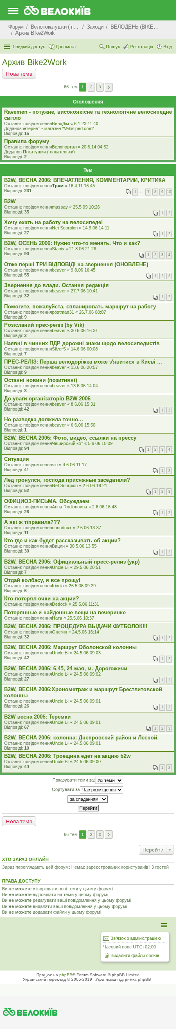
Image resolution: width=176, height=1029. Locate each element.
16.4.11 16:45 (81, 185)
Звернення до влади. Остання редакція (56, 285)
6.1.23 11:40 (86, 123)
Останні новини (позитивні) (40, 380)
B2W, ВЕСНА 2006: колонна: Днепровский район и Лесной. (81, 738)
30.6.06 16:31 (84, 330)
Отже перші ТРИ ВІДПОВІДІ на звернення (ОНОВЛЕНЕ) (76, 264)
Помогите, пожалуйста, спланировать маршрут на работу (80, 306)
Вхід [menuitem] (167, 46)
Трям (57, 185)
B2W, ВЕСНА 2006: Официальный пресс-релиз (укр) (72, 562)
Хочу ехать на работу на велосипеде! (53, 222)
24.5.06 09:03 (87, 652)
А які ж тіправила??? (32, 522)
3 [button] (100, 87)
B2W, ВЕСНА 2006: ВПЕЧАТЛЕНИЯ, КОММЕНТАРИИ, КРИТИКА (84, 180)
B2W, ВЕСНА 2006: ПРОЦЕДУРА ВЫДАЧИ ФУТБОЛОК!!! (75, 626)
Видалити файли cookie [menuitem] (135, 955)
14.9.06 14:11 (96, 227)
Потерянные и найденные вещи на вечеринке (65, 612)
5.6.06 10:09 (100, 443)
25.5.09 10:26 (86, 206)
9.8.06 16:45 (83, 269)
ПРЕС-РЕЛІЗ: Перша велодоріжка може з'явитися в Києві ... (83, 362)
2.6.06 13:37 (89, 527)
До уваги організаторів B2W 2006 (47, 398)
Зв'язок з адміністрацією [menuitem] (136, 938)
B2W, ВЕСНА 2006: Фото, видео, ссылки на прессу (70, 438)
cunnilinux (62, 527)
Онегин (59, 631)
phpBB (65, 975)
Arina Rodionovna (69, 506)
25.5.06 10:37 (80, 618)
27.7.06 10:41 (84, 290)
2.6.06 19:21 (95, 485)
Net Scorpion (65, 227)
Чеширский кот (67, 443)
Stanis (58, 248)
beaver (59, 269)
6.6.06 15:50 (83, 424)
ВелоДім (60, 123)
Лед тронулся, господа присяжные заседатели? (67, 480)
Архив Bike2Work (34, 62)
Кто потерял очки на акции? (41, 598)
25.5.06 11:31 (85, 604)
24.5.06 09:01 (87, 701)
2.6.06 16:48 (104, 506)
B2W (10, 201)
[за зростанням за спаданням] (88, 799)
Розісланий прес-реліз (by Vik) (44, 325)
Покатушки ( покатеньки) (49, 151)
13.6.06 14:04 (84, 385)
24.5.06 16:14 (85, 631)
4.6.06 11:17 (75, 464)
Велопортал (64, 146)
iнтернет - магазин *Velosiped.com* (58, 128)
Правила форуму (26, 141)
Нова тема (19, 73)
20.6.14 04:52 (94, 146)
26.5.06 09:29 (82, 585)
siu (55, 464)
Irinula (58, 585)
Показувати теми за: (73, 779)
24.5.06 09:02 (87, 674)
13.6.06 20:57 (84, 367)
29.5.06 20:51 (87, 567)
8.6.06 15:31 (83, 404)
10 (169, 192)
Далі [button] (109, 87)
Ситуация (16, 459)
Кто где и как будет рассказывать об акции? (62, 540)
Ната (57, 618)
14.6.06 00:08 (84, 348)
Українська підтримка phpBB (123, 979)
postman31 (63, 312)
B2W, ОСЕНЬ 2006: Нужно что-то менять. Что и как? (72, 243)
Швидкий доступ (28, 46)
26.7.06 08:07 (92, 312)
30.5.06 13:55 (83, 546)
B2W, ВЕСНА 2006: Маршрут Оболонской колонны (70, 647)
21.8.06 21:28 (82, 248)
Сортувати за (66, 788)
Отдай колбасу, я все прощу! (42, 580)
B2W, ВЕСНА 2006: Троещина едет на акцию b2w (67, 756)
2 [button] (91, 87)
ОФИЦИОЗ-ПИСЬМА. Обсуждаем (46, 501)
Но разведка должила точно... (43, 419)
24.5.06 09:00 (87, 761)
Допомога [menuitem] (66, 46)
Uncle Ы (60, 567)
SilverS (59, 348)
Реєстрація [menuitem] (141, 46)
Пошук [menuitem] (113, 46)
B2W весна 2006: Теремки (37, 717)
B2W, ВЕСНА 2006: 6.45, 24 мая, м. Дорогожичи (65, 668)
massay (60, 206)
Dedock (60, 604)
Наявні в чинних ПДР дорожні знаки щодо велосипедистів (82, 343)
